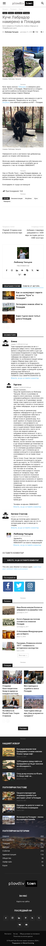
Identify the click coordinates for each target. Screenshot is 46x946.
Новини (11, 13)
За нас (15, 934)
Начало (5, 9)
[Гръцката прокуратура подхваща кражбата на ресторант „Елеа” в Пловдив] (8, 796)
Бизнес (5, 310)
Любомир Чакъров (11, 32)
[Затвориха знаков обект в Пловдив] (8, 307)
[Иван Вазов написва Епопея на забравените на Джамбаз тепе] (8, 610)
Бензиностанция (16, 198)
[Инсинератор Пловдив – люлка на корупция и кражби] (8, 820)
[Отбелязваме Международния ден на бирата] (8, 634)
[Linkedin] (18, 270)
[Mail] (23, 270)
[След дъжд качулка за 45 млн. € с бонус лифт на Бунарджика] (8, 776)
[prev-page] (4, 327)
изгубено (6, 102)
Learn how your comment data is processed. (21, 568)
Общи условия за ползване (30, 934)
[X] (33, 270)
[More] (30, 40)
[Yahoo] (20, 274)
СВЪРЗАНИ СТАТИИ (12, 286)
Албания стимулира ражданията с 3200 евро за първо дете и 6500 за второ (34, 234)
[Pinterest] (25, 918)
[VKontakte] (38, 270)
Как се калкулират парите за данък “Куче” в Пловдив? (29, 295)
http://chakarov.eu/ (23, 266)
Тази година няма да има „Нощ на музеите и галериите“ (33, 713)
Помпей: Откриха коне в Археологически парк (12, 231)
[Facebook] (8, 270)
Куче (36, 198)
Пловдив (13, 9)
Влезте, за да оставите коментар (25, 378)
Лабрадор (22, 87)
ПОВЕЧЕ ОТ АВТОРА (31, 286)
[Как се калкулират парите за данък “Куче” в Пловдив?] (8, 295)
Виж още (22, 655)
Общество (18, 13)
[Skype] (28, 270)
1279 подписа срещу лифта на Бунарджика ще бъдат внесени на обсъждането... (30, 763)
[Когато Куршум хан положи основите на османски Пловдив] (8, 622)
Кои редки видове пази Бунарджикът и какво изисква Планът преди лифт (29, 751)
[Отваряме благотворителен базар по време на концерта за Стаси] (12, 677)
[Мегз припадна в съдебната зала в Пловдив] (34, 677)
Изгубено (28, 198)
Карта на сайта (23, 901)
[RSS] (32, 918)
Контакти (8, 934)
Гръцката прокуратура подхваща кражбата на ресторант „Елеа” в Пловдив (29, 795)
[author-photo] (23, 259)
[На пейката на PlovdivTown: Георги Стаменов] (12, 702)
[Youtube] (26, 274)
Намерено (7, 201)
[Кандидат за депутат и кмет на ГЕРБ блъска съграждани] (8, 808)
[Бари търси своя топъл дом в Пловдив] (8, 319)
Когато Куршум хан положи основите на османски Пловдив (28, 621)
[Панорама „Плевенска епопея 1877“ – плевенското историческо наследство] (8, 646)
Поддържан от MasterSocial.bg (23, 943)
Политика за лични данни (23, 936)
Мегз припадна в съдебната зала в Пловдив (31, 688)
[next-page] (7, 327)
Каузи (21, 9)
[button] (4, 3)
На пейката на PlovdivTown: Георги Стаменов (10, 713)
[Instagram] (13, 270)
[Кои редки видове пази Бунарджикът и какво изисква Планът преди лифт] (8, 752)
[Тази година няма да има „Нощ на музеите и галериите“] (34, 702)
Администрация (8, 707)
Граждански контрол (7, 297)
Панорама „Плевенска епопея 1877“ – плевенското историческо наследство (29, 645)
